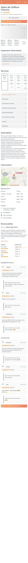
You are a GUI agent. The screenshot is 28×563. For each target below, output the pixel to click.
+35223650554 (6, 212)
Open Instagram (7, 218)
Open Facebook (7, 215)
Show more (6, 64)
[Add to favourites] (24, 26)
